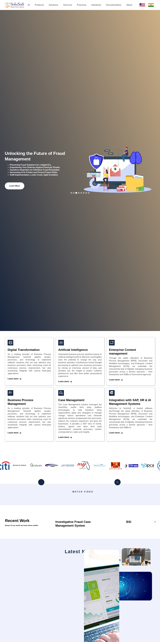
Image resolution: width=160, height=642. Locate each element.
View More (21, 177)
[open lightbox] (43, 497)
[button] (39, 5)
